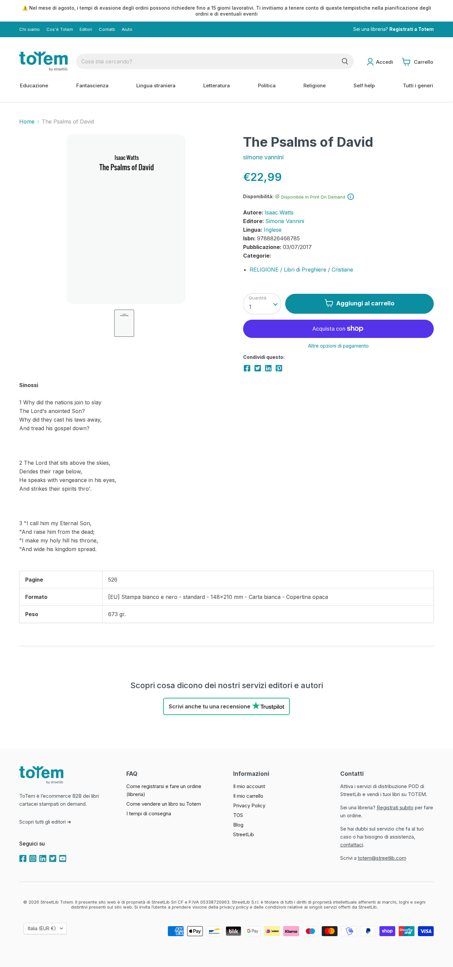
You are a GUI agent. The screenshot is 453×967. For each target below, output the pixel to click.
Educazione (34, 85)
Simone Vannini (284, 221)
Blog (238, 825)
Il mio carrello (248, 796)
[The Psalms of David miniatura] (124, 323)
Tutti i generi (418, 85)
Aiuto (127, 29)
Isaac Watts (279, 212)
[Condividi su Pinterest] (279, 368)
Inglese (273, 229)
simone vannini (263, 157)
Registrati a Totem (411, 29)
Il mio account (249, 786)
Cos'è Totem (59, 29)
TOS (238, 815)
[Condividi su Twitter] (258, 368)
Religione (314, 85)
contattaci (351, 845)
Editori (86, 29)
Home (26, 121)
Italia (42, 928)
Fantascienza (92, 85)
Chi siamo (29, 29)
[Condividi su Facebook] (247, 368)
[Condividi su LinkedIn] (268, 368)
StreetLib (243, 834)
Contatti (107, 29)
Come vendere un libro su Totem (163, 804)
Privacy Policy (249, 805)
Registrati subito (395, 807)
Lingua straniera (155, 85)
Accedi (384, 62)
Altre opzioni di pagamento (338, 346)
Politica (267, 85)
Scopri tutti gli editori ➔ (45, 822)
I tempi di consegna (148, 813)
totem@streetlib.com (382, 858)
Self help (364, 85)
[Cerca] (345, 61)
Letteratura (216, 85)
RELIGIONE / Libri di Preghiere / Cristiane (301, 269)
